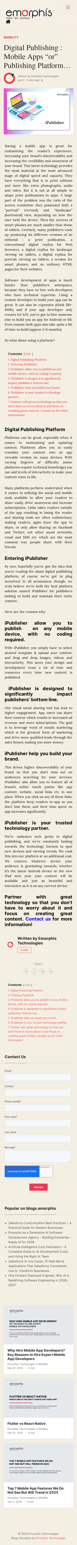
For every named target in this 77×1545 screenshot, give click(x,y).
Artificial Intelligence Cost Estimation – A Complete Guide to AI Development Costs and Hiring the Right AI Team (38, 1251)
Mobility (11, 37)
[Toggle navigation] (68, 7)
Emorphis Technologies (21, 1364)
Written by (38, 76)
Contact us (38, 919)
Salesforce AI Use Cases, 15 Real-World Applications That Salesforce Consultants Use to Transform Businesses (37, 1266)
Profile (24, 950)
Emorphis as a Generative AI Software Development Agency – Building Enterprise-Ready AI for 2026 (39, 1237)
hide (28, 354)
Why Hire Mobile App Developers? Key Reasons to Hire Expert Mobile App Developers (36, 1354)
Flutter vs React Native (26, 1423)
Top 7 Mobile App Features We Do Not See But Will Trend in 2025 (35, 1490)
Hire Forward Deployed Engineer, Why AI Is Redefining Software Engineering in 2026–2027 (38, 1280)
